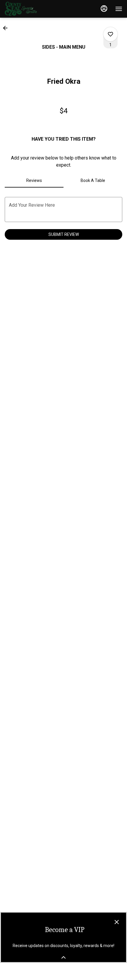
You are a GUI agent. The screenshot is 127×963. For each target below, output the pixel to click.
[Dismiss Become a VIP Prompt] (117, 922)
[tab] (34, 180)
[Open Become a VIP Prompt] (63, 957)
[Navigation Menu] (118, 9)
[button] (7, 28)
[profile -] (104, 8)
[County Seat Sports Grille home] (31, 8)
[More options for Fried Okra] (110, 34)
